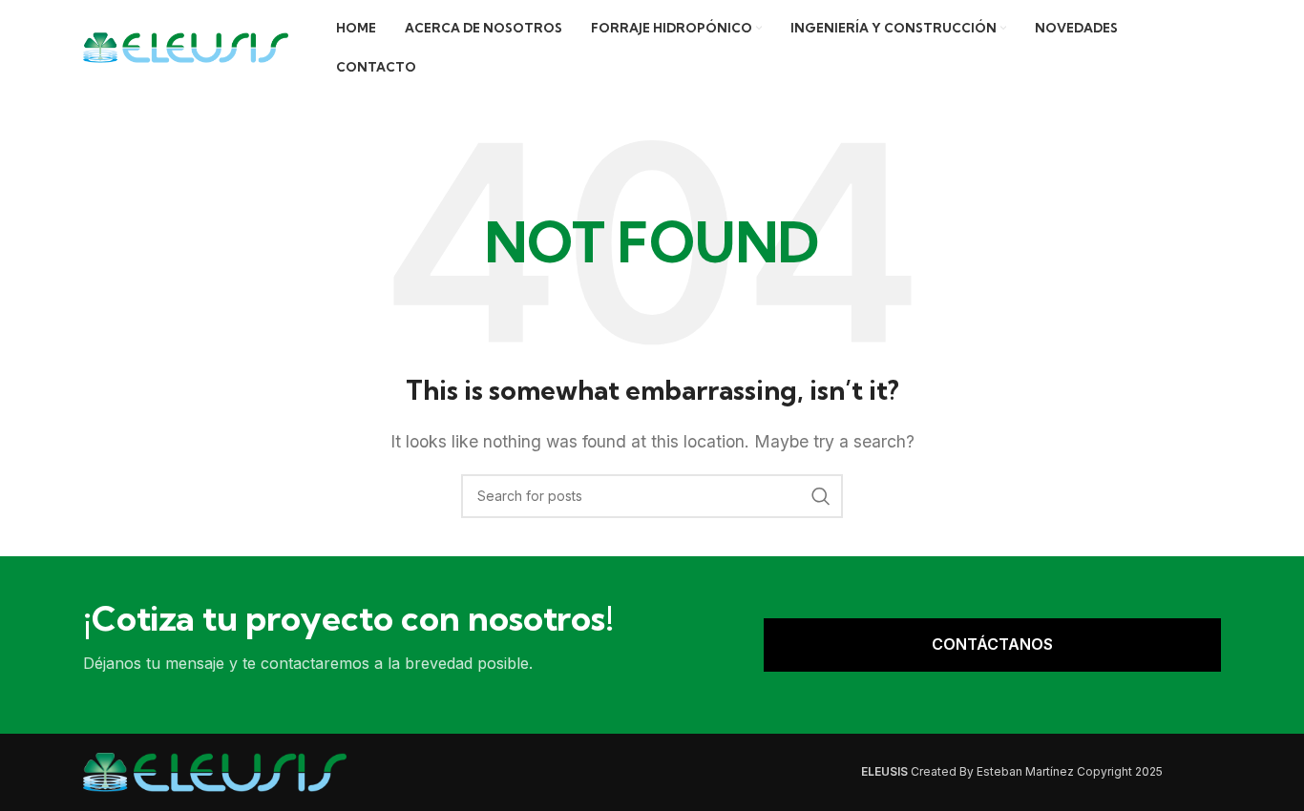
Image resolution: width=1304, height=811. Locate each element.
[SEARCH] (821, 496)
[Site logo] (185, 45)
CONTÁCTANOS (992, 644)
